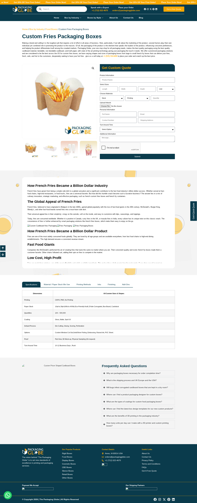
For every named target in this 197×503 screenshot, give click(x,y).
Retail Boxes (67, 474)
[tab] (31, 285)
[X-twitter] (151, 9)
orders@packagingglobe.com (126, 10)
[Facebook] (145, 9)
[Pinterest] (153, 9)
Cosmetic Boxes (69, 464)
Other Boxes (67, 478)
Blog (141, 18)
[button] (93, 68)
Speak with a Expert (100, 7)
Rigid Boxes (67, 453)
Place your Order (126, 7)
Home (56, 18)
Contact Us (128, 18)
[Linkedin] (156, 9)
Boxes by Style (94, 18)
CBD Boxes (67, 467)
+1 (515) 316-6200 (110, 56)
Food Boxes (51, 29)
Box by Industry (71, 18)
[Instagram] (148, 9)
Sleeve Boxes (68, 471)
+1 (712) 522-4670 (100, 10)
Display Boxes (68, 460)
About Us (113, 18)
